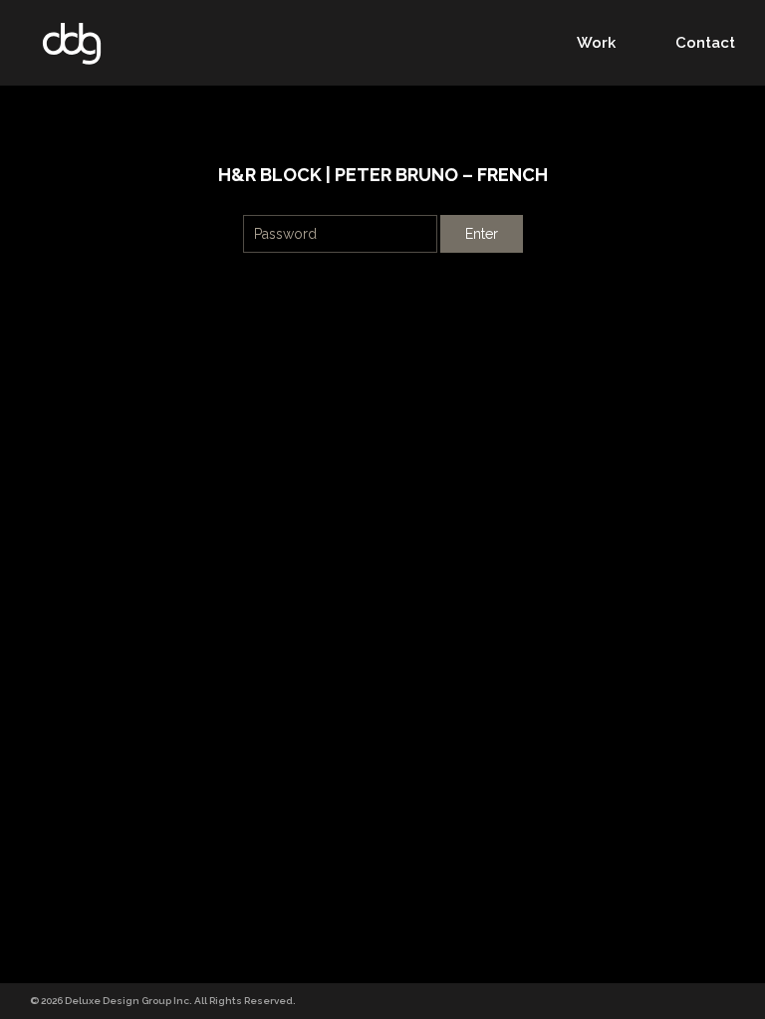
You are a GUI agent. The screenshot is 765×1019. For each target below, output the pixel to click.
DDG (72, 43)
